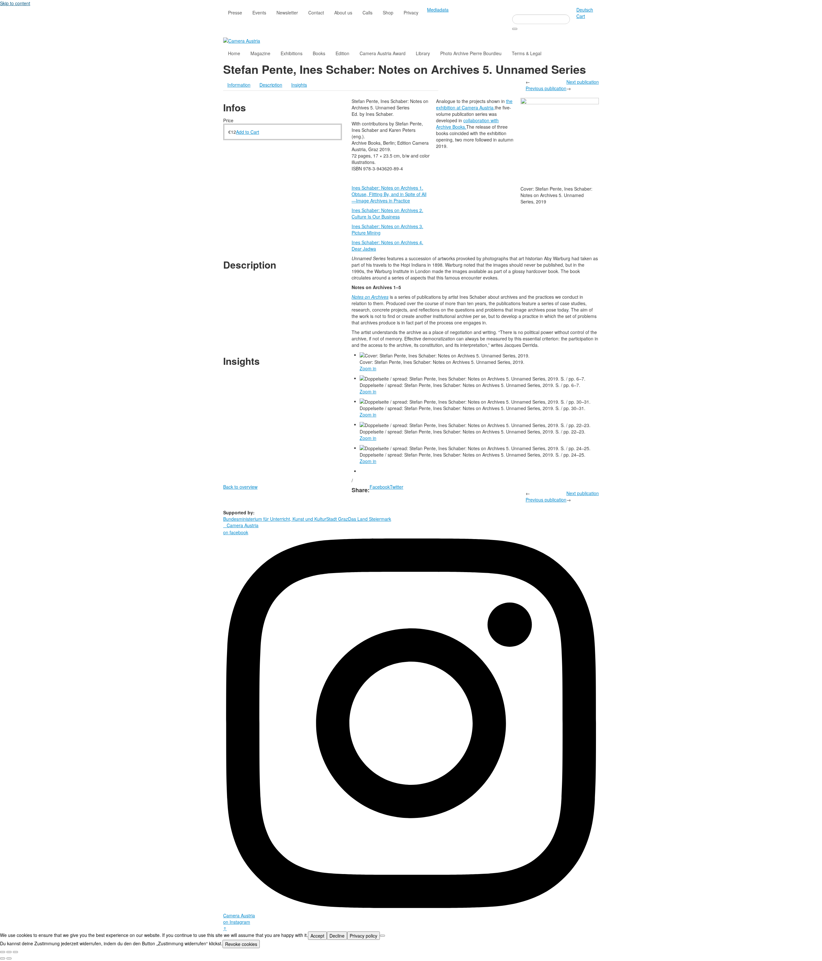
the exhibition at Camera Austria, (474, 104)
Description (270, 85)
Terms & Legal (526, 53)
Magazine (260, 53)
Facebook (380, 487)
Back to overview (240, 487)
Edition (342, 53)
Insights (299, 85)
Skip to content (15, 3)
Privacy (411, 12)
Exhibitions (291, 53)
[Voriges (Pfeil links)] (2, 958)
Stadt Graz (337, 519)
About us (343, 12)
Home (234, 53)
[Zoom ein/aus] (15, 952)
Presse (235, 12)
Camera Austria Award (383, 53)
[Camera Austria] (241, 40)
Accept (317, 935)
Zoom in (368, 368)
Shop (388, 12)
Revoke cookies (241, 944)
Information (238, 85)
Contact (316, 12)
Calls (367, 12)
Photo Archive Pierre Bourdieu (471, 53)
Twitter (396, 487)
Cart (580, 16)
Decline (337, 935)
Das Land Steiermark (369, 519)
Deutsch (584, 9)
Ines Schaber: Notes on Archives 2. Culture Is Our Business (387, 213)
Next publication (582, 82)
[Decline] (382, 936)
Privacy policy (363, 935)
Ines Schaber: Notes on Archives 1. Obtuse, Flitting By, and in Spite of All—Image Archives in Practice (389, 194)
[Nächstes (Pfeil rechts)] (9, 958)
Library (423, 53)
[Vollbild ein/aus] (9, 952)
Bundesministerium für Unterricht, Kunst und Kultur (274, 519)
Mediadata (438, 9)
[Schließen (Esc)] (2, 952)
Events (259, 12)
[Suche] (514, 29)
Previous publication (546, 88)
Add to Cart (247, 132)
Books (319, 53)
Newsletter (287, 12)
